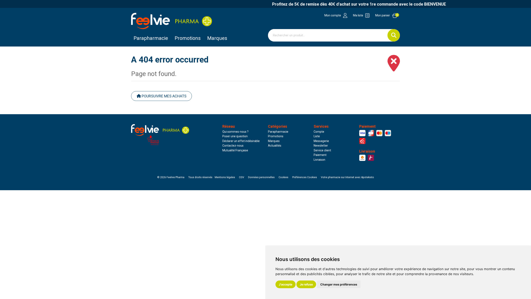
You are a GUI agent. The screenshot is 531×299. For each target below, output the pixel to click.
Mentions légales (225, 177)
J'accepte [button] (285, 284)
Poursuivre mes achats (163, 96)
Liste (317, 136)
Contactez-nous (233, 145)
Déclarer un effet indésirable (241, 141)
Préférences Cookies (304, 177)
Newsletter (321, 145)
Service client (322, 150)
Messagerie (321, 141)
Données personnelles (261, 177)
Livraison (319, 159)
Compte (319, 131)
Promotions (275, 136)
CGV (241, 177)
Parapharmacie (151, 38)
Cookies (283, 177)
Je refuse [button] (306, 284)
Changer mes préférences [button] (338, 284)
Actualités (274, 145)
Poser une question (235, 136)
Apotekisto (347, 177)
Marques (217, 38)
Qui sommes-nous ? (235, 131)
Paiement (320, 155)
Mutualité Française (235, 150)
